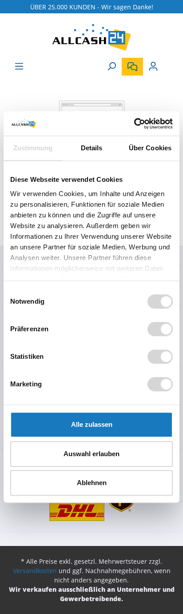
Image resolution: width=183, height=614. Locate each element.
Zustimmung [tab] (33, 148)
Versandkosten (35, 570)
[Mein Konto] (153, 66)
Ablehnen (92, 482)
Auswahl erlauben (91, 453)
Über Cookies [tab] (150, 148)
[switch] (160, 329)
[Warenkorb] (168, 63)
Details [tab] (92, 148)
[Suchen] (111, 66)
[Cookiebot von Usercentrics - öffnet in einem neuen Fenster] (134, 123)
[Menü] (19, 66)
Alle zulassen (91, 424)
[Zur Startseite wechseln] (91, 37)
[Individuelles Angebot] (132, 67)
